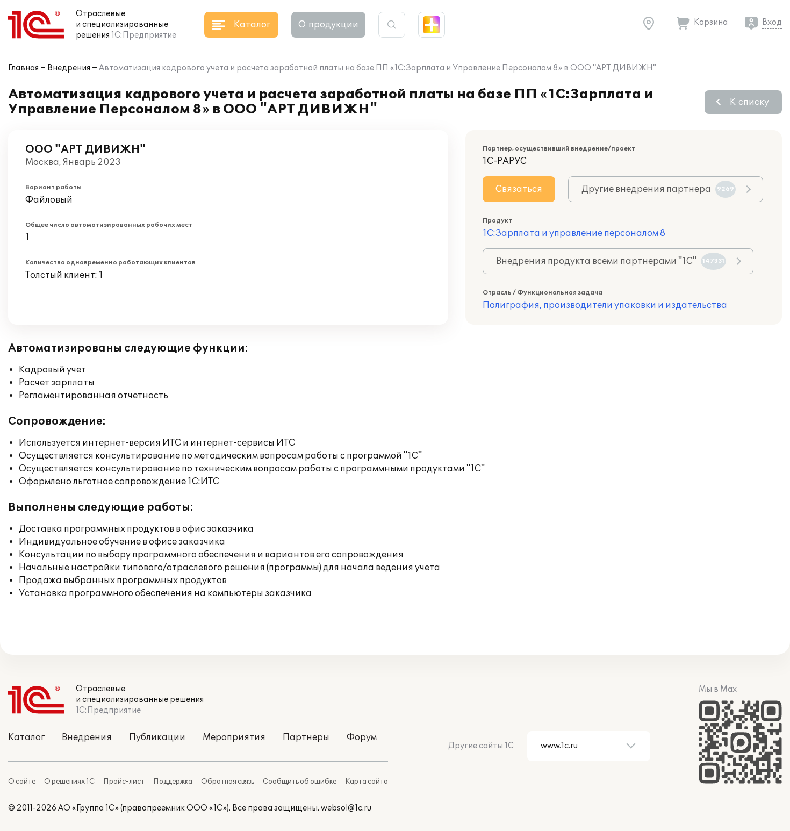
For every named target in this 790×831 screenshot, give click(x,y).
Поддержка (172, 781)
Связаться (518, 189)
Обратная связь (227, 781)
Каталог (26, 737)
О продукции (328, 24)
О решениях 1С (69, 781)
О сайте (21, 781)
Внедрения (68, 68)
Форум (362, 737)
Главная (23, 68)
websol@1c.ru (346, 808)
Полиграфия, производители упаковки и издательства (605, 305)
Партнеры (306, 737)
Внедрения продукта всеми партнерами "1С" (610, 261)
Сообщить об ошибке (299, 781)
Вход (772, 22)
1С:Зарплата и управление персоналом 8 (574, 233)
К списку (749, 102)
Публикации (157, 737)
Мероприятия (234, 737)
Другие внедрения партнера (657, 189)
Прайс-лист (124, 781)
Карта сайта (366, 781)
